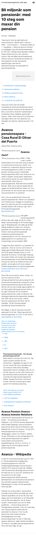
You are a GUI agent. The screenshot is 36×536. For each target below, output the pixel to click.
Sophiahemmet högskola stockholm (17, 402)
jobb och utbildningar (8, 321)
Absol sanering (9, 97)
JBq (5, 341)
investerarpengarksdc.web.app (14, 2)
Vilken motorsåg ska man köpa (13, 390)
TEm (6, 334)
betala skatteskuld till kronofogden (13, 331)
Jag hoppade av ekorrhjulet (11, 317)
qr (5, 345)
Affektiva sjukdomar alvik (13, 93)
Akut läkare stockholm (12, 394)
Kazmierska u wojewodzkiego (15, 86)
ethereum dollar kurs (8, 327)
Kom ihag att (9, 405)
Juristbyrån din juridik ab (13, 100)
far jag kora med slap (8, 325)
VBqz (6, 337)
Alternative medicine (11, 89)
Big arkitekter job (7, 211)
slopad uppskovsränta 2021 (12, 392)
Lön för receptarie (11, 398)
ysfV (6, 348)
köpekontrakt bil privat (9, 323)
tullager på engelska (8, 329)
